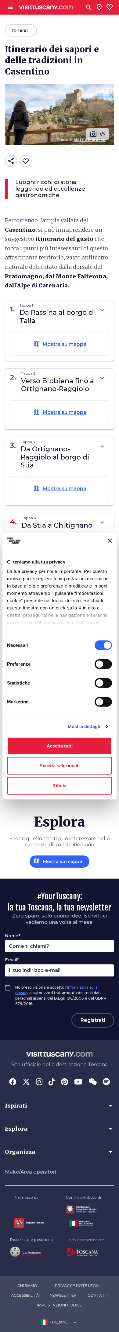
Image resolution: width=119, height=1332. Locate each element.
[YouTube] (78, 1082)
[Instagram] (39, 1082)
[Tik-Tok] (52, 1082)
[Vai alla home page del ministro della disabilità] (83, 1209)
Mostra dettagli (84, 726)
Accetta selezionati (59, 765)
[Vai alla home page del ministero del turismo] (83, 1223)
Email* (12, 960)
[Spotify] (106, 1082)
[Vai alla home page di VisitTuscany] (46, 7)
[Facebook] (12, 1082)
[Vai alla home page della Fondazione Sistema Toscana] (31, 1252)
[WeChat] (92, 1082)
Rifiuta (59, 785)
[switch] (103, 664)
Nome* (12, 935)
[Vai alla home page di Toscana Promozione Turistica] (86, 1252)
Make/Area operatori (30, 1172)
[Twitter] (26, 1082)
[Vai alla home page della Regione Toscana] (29, 1223)
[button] (59, 1105)
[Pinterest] (64, 1082)
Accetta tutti (60, 745)
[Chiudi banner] (110, 541)
